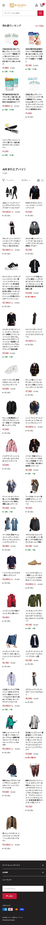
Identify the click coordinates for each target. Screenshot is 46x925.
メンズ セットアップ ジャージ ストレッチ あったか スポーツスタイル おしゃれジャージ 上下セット (34, 616)
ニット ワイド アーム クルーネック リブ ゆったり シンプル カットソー (34, 420)
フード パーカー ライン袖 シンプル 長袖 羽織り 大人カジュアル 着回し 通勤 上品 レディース (11, 500)
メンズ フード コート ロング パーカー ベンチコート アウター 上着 (34, 653)
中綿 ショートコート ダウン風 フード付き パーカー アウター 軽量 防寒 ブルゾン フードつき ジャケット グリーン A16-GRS (11, 739)
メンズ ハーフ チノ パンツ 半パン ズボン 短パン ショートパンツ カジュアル (11, 655)
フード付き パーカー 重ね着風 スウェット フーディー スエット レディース (34, 500)
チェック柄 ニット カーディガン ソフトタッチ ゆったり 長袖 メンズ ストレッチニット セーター (34, 383)
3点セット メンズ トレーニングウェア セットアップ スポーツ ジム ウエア (11, 205)
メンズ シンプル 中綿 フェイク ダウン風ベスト (11, 612)
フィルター (10, 180)
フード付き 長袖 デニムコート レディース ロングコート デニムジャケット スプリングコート (11, 538)
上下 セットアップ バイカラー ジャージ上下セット (34, 692)
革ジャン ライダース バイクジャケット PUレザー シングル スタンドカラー (10, 837)
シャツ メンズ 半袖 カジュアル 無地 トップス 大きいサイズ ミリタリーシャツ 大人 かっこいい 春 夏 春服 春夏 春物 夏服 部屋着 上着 (34, 283)
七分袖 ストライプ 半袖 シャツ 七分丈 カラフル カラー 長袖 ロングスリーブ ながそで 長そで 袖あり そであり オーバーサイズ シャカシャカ (11, 696)
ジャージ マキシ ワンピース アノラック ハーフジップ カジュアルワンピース (34, 333)
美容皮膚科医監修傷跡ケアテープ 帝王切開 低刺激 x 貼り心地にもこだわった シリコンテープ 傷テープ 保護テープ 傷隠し (34, 55)
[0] (41, 5)
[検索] (40, 13)
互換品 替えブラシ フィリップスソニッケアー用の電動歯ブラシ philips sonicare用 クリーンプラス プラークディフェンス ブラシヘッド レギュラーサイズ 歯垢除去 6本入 (34, 102)
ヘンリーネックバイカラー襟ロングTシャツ (11, 574)
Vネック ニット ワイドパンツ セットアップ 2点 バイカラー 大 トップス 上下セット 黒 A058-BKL (11, 242)
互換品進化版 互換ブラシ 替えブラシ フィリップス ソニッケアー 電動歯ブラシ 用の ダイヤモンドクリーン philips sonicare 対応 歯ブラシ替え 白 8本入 (11, 56)
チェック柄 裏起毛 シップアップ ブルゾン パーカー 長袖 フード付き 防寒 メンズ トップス (11, 421)
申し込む (9, 896)
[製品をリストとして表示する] (42, 180)
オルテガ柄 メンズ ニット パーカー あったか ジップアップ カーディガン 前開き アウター (34, 242)
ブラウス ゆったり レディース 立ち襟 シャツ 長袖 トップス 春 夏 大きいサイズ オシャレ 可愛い (34, 538)
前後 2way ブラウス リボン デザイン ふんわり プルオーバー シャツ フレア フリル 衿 (11, 784)
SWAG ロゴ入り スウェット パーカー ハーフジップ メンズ (34, 205)
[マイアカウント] (36, 5)
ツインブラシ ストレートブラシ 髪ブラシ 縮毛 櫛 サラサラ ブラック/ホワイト (11, 143)
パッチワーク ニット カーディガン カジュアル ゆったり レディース (10, 458)
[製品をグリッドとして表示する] (38, 180)
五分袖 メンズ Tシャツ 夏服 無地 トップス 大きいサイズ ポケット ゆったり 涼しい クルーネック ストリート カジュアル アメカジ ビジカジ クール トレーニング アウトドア (34, 741)
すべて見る (40, 26)
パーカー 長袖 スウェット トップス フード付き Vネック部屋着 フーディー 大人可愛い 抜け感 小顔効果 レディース (34, 461)
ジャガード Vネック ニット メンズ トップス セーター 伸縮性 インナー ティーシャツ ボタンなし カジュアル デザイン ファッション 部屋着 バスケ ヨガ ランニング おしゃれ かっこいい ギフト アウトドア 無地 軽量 (11, 339)
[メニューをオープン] (3, 5)
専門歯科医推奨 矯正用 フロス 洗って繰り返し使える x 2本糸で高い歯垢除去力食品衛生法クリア (11, 98)
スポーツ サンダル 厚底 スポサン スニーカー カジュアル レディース (10, 382)
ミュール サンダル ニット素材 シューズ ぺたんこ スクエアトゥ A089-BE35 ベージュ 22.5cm (34, 576)
